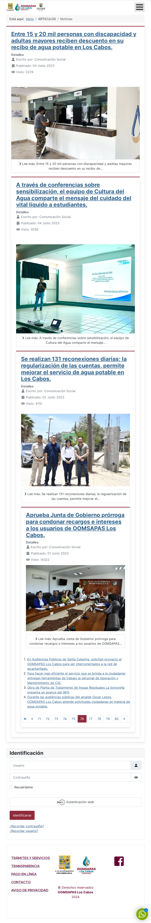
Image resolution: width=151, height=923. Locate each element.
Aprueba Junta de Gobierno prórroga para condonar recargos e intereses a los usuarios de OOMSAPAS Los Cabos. (75, 525)
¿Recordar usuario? (24, 831)
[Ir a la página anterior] (32, 719)
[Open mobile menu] (139, 7)
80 (117, 719)
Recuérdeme (23, 787)
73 (56, 719)
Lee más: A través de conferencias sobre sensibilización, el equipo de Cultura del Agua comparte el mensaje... (76, 340)
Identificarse (22, 815)
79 (108, 719)
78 (99, 719)
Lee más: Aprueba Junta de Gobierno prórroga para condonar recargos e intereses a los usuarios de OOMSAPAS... (75, 641)
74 (65, 719)
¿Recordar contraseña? (27, 826)
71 (39, 719)
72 (48, 719)
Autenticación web (79, 802)
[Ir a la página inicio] (25, 719)
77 (90, 719)
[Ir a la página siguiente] (124, 719)
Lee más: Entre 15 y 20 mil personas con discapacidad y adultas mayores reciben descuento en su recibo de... (76, 166)
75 (73, 719)
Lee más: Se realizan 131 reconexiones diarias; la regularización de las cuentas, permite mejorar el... (76, 496)
